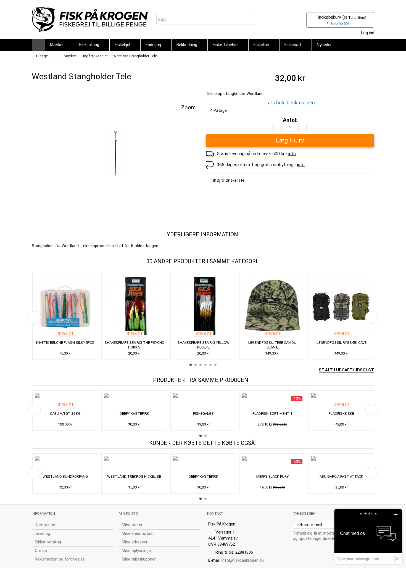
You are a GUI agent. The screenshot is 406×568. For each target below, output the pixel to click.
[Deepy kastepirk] (134, 401)
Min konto (128, 513)
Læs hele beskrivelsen (290, 102)
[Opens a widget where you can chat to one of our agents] (368, 536)
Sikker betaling (48, 542)
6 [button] (215, 365)
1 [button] (190, 365)
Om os (41, 550)
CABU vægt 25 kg (65, 413)
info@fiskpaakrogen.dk (242, 560)
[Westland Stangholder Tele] (116, 153)
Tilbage (41, 56)
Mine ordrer (132, 524)
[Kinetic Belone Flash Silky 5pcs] (65, 306)
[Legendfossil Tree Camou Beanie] (272, 306)
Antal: (290, 120)
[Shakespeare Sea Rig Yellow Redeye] (203, 306)
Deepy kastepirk (134, 413)
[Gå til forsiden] (55, 56)
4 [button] (205, 365)
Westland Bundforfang (65, 476)
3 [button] (200, 365)
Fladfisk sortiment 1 (272, 413)
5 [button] (210, 365)
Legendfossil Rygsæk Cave (342, 342)
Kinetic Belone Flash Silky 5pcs (65, 342)
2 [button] (195, 365)
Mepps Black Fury (272, 476)
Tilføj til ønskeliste (227, 180)
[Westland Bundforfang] (65, 464)
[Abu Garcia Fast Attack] (341, 464)
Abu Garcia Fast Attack (341, 476)
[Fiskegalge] (203, 401)
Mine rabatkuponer (139, 559)
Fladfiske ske (341, 413)
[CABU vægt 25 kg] (65, 401)
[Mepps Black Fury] (272, 464)
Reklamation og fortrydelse (60, 559)
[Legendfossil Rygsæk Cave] (341, 306)
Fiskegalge (203, 413)
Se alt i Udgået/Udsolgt (346, 370)
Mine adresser (134, 542)
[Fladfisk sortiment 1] (272, 401)
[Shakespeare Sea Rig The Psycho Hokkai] (134, 306)
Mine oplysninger (137, 550)
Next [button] (371, 317)
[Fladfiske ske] (341, 401)
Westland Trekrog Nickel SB (134, 476)
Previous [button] (34, 317)
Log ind (367, 32)
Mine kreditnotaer (138, 533)
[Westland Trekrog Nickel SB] (134, 464)
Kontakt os (45, 524)
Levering (42, 533)
